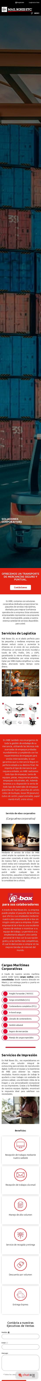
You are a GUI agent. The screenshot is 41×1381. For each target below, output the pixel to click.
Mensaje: (5, 1353)
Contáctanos (20, 587)
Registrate (20, 2)
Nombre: (5, 1332)
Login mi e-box (34, 2)
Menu (36, 13)
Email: (4, 1343)
